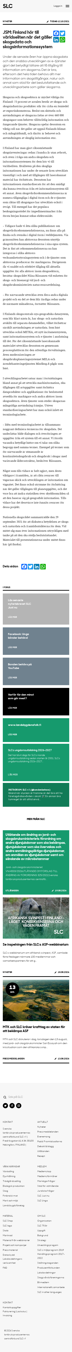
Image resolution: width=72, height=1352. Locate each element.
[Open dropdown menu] (67, 6)
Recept (41, 1156)
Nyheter (7, 22)
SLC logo (7, 1226)
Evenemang (43, 1137)
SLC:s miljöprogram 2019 (50, 1250)
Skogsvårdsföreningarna (50, 1278)
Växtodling (8, 1172)
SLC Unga (42, 1201)
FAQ (5, 1268)
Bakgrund (42, 1236)
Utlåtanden (12, 891)
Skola (6, 1231)
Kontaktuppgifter (12, 1308)
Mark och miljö (10, 1201)
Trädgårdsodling (12, 1181)
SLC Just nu (43, 1196)
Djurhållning (9, 1176)
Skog (5, 1191)
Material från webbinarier (16, 1240)
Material (8, 1216)
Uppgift (41, 1231)
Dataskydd (9, 1255)
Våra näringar (11, 1167)
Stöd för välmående (47, 1186)
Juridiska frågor (45, 1191)
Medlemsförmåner (47, 1176)
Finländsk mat (10, 1196)
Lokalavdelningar (46, 1273)
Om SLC (41, 1216)
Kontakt (8, 1122)
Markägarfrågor (46, 1181)
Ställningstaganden (47, 1263)
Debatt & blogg (45, 1146)
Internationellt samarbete (51, 1287)
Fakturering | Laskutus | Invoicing (15, 1314)
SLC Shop (8, 1221)
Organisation (44, 1221)
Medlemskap (44, 1172)
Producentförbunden (48, 1268)
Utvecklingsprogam (47, 1245)
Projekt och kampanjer (15, 1245)
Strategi (41, 1240)
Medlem (41, 1167)
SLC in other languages (49, 1292)
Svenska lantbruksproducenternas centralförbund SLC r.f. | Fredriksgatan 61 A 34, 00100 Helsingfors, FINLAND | (18, 1137)
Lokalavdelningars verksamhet (12, 1261)
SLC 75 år (42, 1226)
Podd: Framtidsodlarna (49, 1142)
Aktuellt (42, 1122)
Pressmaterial (10, 1250)
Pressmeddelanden (13, 1059)
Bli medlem (43, 1283)
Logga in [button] (58, 6)
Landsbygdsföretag (13, 1206)
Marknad (8, 1236)
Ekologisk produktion (13, 1186)
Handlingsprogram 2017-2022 (51, 1256)
